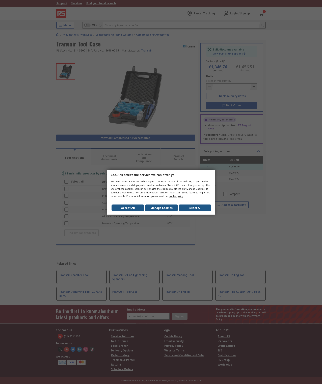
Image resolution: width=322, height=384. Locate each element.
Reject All (195, 208)
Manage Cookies (161, 208)
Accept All (128, 208)
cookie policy (176, 196)
